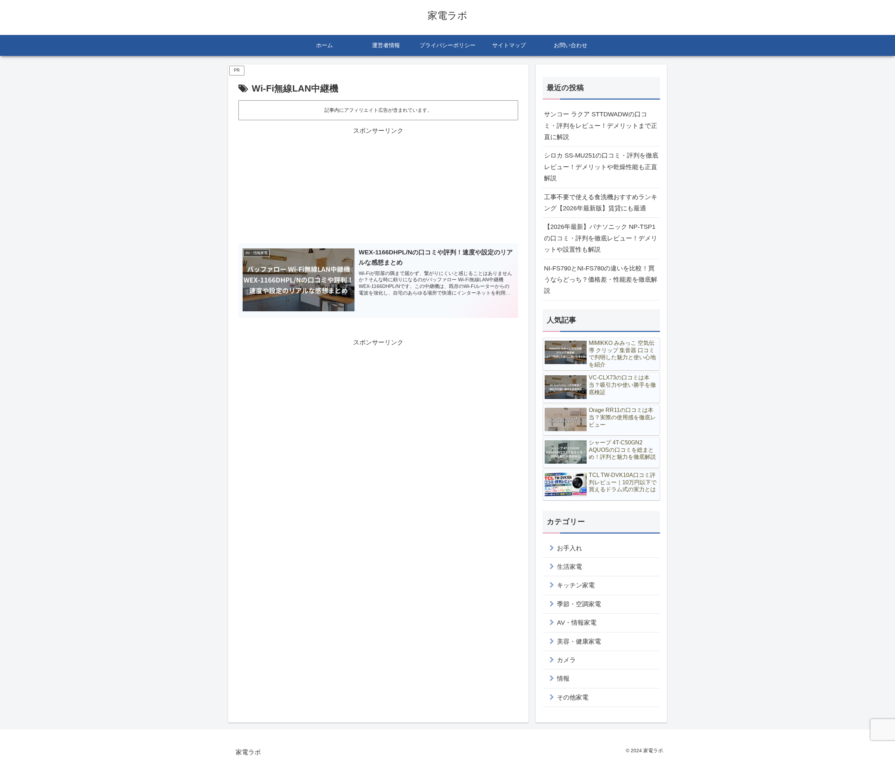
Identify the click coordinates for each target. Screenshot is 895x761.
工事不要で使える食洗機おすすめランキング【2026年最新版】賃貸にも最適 (600, 203)
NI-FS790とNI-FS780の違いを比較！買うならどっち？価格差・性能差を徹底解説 (600, 280)
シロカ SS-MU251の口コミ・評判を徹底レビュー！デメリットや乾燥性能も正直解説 (601, 167)
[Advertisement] (378, 185)
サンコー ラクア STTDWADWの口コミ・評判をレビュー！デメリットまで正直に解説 (600, 125)
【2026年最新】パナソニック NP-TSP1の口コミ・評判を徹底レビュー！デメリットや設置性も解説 (600, 238)
